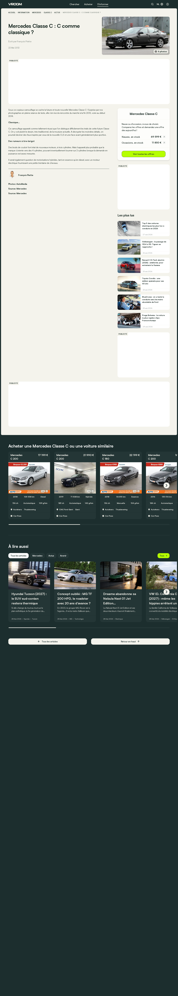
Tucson (34, 619)
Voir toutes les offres (143, 154)
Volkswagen (165, 619)
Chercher (74, 4)
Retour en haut (128, 641)
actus (57, 12)
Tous (162, 555)
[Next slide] (46, 491)
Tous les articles (18, 555)
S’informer (102, 4)
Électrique (119, 619)
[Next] (166, 485)
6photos (162, 51)
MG (71, 619)
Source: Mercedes (17, 188)
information (23, 12)
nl (158, 4)
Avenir (63, 555)
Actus (51, 555)
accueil (11, 12)
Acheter (88, 4)
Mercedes (36, 12)
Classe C (48, 12)
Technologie (79, 619)
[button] (29, 457)
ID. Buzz (175, 619)
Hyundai (27, 619)
